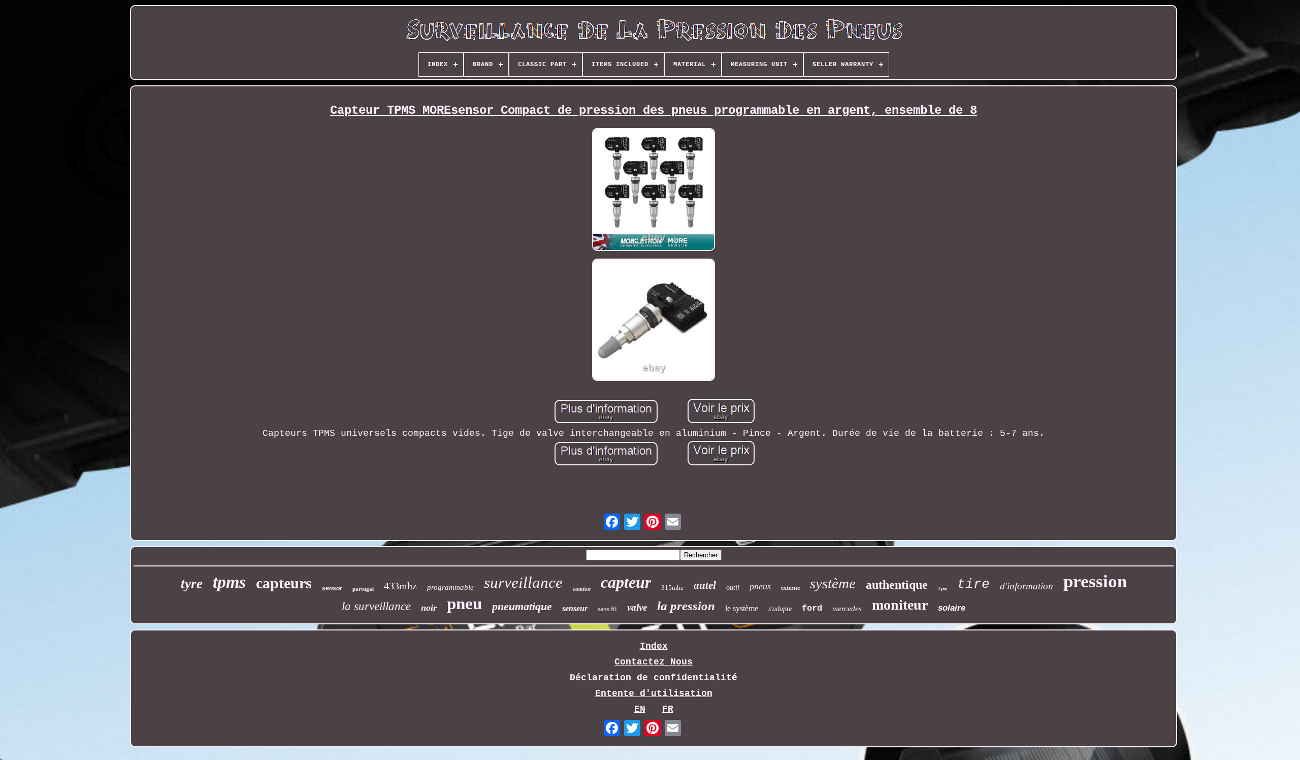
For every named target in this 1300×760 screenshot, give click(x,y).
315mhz (672, 587)
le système (741, 608)
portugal (363, 589)
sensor (332, 588)
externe (790, 587)
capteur (626, 582)
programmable (450, 587)
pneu (464, 603)
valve (637, 607)
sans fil (607, 609)
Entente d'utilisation (653, 693)
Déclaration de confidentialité (653, 678)
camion (582, 589)
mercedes (847, 609)
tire (973, 584)
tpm (942, 589)
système (833, 583)
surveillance (523, 582)
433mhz (400, 585)
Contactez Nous (653, 662)
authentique (897, 584)
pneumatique (522, 606)
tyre (192, 583)
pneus (760, 586)
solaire (951, 608)
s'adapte (780, 609)
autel (705, 585)
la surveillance (376, 606)
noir (429, 608)
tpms (229, 582)
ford (812, 608)
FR (667, 709)
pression (1095, 581)
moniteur (900, 605)
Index (654, 646)
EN (639, 709)
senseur (575, 608)
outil (732, 587)
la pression (686, 606)
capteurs (284, 583)
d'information (1026, 586)
